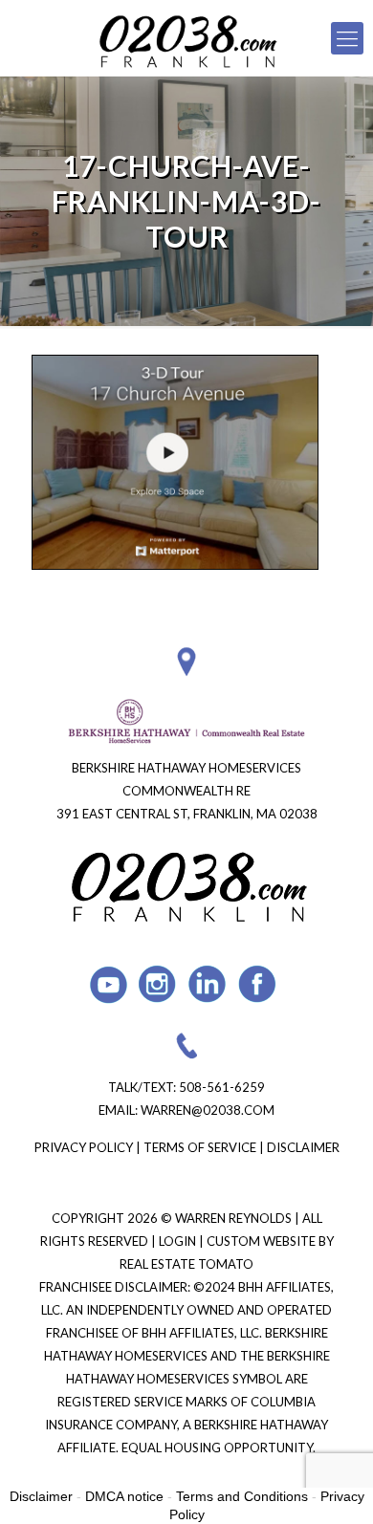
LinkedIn (208, 984)
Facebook (257, 984)
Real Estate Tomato (186, 1264)
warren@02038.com (207, 1110)
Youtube (108, 984)
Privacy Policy (83, 1147)
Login (179, 1241)
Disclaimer (303, 1147)
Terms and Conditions (242, 1496)
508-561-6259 (222, 1087)
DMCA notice (124, 1496)
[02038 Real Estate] (186, 38)
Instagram (158, 984)
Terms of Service (199, 1147)
